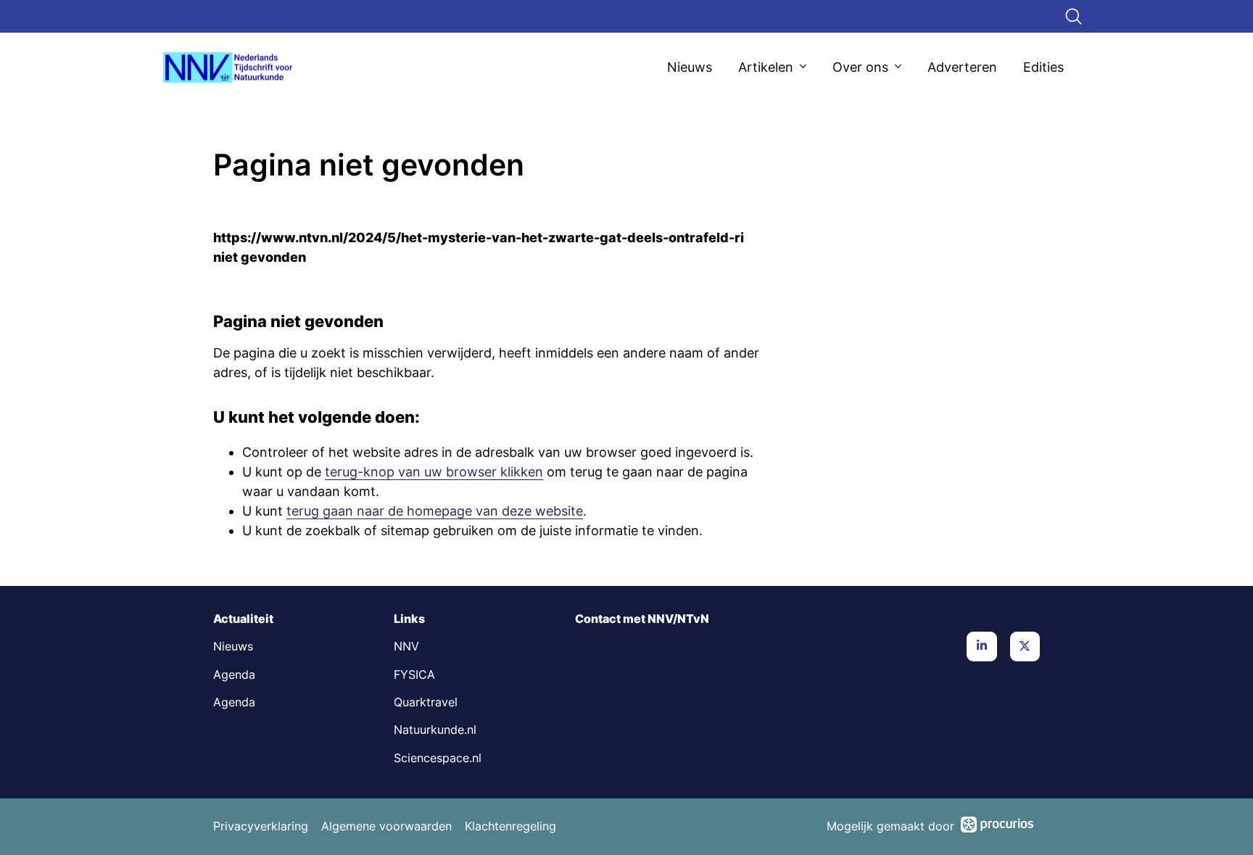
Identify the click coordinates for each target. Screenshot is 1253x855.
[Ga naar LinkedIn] (981, 646)
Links (409, 619)
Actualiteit (243, 619)
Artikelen (765, 67)
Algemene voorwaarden (386, 826)
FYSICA (414, 675)
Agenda (234, 675)
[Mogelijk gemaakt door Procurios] (997, 827)
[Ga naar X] (1025, 646)
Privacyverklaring (260, 826)
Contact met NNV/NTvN (642, 619)
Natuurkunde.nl (435, 730)
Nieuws (689, 67)
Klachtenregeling (510, 826)
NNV (406, 646)
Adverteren (962, 67)
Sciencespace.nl (437, 758)
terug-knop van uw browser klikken (434, 471)
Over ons (860, 67)
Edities (1043, 67)
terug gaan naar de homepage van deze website (434, 511)
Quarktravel (426, 702)
